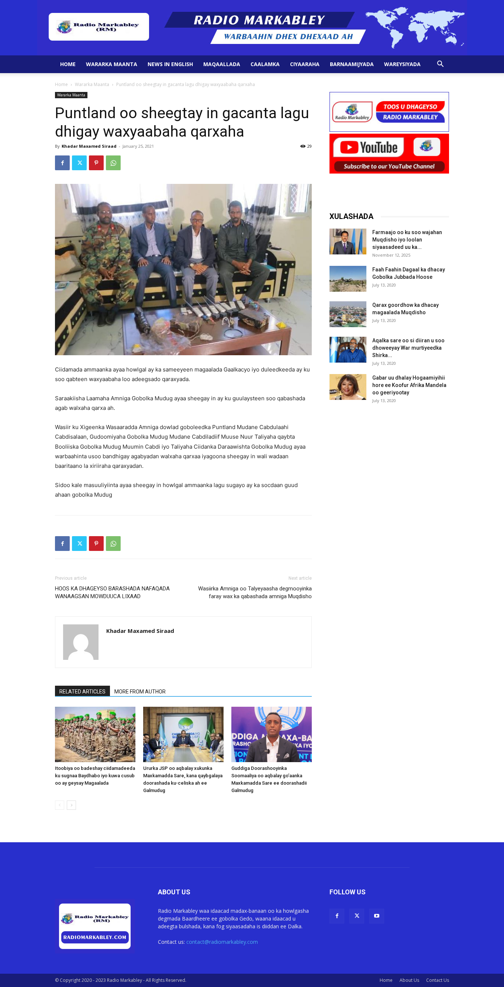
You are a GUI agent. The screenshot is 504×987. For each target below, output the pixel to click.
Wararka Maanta (111, 64)
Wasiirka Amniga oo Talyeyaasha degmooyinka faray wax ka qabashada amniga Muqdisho (255, 592)
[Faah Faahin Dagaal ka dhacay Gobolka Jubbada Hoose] (347, 279)
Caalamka (265, 64)
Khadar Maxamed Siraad (89, 146)
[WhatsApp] (113, 162)
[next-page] (71, 805)
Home (68, 64)
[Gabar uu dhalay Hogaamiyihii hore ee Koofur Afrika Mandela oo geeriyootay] (347, 387)
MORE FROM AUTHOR (140, 692)
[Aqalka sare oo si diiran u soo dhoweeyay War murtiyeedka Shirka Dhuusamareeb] (347, 350)
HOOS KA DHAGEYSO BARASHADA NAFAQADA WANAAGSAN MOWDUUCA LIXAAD (112, 592)
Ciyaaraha (305, 64)
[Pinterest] (96, 162)
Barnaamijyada (352, 64)
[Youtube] (376, 916)
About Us (409, 980)
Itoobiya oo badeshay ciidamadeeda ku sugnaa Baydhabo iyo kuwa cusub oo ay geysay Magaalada (95, 775)
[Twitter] (79, 162)
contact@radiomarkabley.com (222, 941)
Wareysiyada (402, 64)
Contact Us (437, 980)
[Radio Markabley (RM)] (252, 27)
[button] (440, 64)
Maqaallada (221, 64)
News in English (170, 64)
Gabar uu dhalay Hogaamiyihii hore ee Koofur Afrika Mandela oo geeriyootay (409, 385)
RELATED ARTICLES (82, 692)
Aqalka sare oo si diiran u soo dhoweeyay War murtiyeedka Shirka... (408, 347)
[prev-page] (59, 805)
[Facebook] (62, 162)
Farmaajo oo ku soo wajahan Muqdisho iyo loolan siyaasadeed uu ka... (407, 239)
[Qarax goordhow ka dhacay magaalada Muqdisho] (347, 314)
